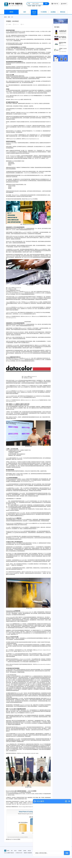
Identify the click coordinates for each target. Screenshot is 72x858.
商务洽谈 (62, 12)
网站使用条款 (30, 852)
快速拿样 (64, 3)
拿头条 (34, 12)
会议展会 (53, 12)
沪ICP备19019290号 (19, 852)
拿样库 (11, 12)
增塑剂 (39, 5)
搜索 (46, 3)
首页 (24, 12)
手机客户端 (55, 3)
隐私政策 (25, 852)
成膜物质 (33, 5)
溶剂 (36, 5)
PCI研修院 (44, 12)
